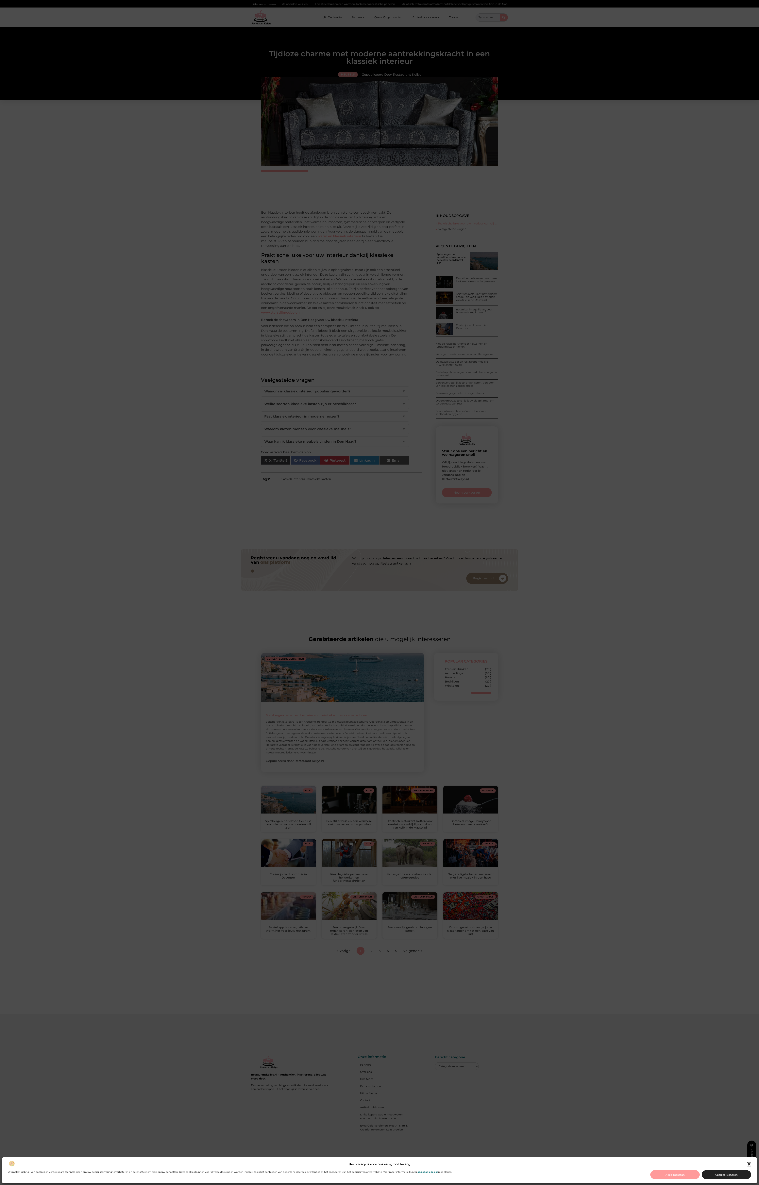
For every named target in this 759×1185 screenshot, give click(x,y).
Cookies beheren (726, 1174)
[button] (749, 1164)
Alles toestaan (675, 1174)
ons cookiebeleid (427, 1171)
